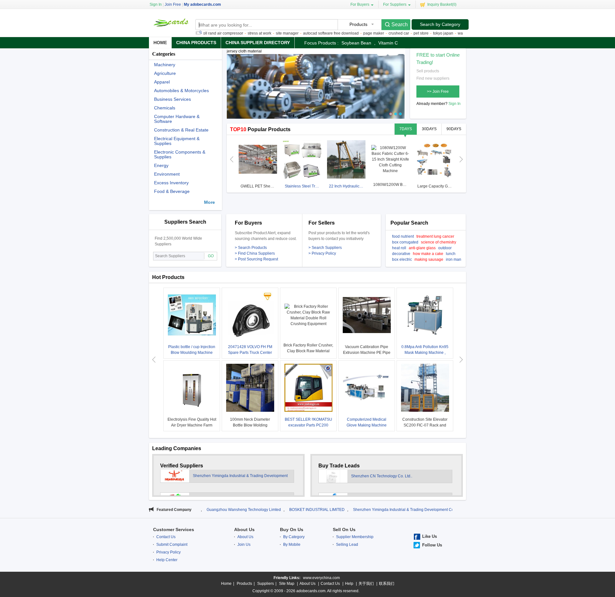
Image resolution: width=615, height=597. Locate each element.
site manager (268, 33)
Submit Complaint (171, 544)
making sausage (428, 259)
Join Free (173, 4)
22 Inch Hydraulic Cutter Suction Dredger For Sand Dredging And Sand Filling (347, 186)
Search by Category (440, 24)
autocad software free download (312, 33)
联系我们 (386, 583)
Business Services (172, 99)
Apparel (162, 82)
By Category (294, 537)
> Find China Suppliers (255, 253)
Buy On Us (291, 529)
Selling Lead (347, 544)
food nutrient (403, 236)
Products (244, 583)
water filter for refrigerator (461, 33)
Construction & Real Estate (181, 130)
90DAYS (454, 129)
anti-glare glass (422, 248)
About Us (244, 529)
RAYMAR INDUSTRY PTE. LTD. (220, 483)
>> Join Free (438, 91)
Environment (167, 174)
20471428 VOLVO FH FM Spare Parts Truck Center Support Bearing (250, 353)
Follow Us (432, 545)
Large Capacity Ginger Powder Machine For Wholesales (435, 186)
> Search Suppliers (325, 247)
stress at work (241, 33)
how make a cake (428, 253)
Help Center (166, 560)
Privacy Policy (168, 552)
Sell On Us (344, 529)
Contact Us (166, 537)
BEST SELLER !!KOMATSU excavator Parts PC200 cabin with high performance (308, 425)
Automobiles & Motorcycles (181, 90)
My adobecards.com (202, 4)
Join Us (243, 544)
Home (160, 42)
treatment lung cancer (435, 236)
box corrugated (405, 242)
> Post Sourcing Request (256, 259)
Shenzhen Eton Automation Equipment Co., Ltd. (392, 483)
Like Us (429, 536)
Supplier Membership (354, 537)
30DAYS (429, 129)
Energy (161, 165)
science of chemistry (438, 242)
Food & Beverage (172, 191)
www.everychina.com (321, 578)
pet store (402, 33)
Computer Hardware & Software (177, 119)
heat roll (399, 248)
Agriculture (165, 73)
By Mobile (291, 544)
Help (349, 583)
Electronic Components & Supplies (179, 154)
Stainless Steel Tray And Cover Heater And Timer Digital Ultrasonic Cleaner (303, 186)
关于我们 (366, 583)
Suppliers (265, 583)
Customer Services (173, 529)
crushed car (380, 33)
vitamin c (388, 42)
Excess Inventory (171, 182)
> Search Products (251, 247)
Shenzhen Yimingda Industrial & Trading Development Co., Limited (374, 509)
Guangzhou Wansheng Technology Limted (207, 509)
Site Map (286, 583)
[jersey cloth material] (316, 89)
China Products (196, 42)
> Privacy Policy (322, 253)
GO (211, 256)
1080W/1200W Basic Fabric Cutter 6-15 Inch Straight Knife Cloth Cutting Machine (391, 184)
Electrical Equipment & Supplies (177, 141)
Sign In (454, 103)
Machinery (164, 64)
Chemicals (164, 108)
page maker (355, 33)
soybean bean (356, 42)
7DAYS (405, 129)
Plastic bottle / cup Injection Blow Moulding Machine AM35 (191, 353)
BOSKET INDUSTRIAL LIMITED (280, 509)
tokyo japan (424, 33)
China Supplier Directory (258, 42)
